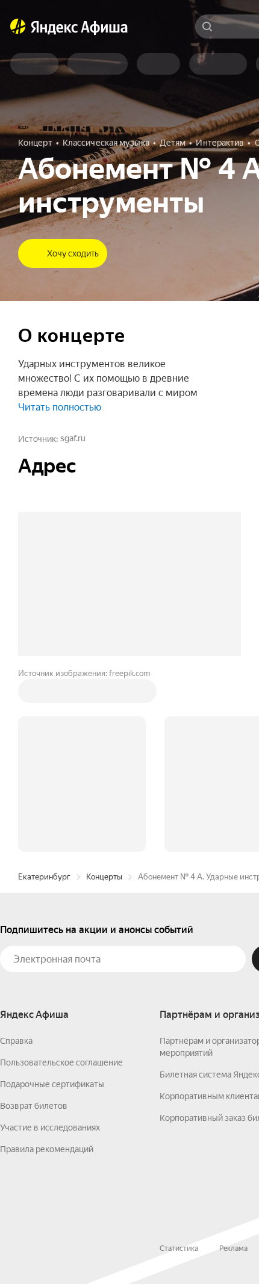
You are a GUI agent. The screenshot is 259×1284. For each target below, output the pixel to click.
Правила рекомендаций (46, 1149)
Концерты (104, 876)
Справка (16, 1041)
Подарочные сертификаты (52, 1084)
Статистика (179, 1248)
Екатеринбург (44, 876)
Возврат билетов (33, 1106)
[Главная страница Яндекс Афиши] (18, 26)
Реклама (233, 1248)
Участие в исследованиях (50, 1127)
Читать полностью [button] (59, 407)
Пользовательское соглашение (61, 1062)
